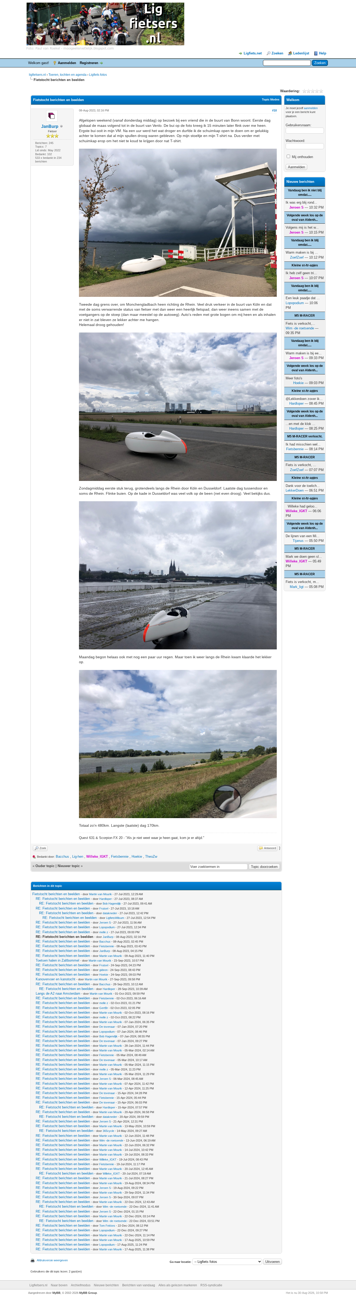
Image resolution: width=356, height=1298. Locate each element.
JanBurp (49, 126)
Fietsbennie (119, 856)
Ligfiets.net (253, 53)
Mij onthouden (302, 157)
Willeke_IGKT (107, 1159)
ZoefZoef (297, 257)
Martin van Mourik (100, 894)
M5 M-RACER (304, 315)
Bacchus (62, 856)
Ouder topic (44, 866)
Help (322, 53)
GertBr (103, 1007)
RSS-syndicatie (211, 1285)
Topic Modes (270, 99)
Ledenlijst (301, 53)
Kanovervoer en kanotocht (55, 979)
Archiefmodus (80, 1285)
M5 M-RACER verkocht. (304, 436)
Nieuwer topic (69, 866)
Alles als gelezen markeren (177, 1285)
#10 (274, 110)
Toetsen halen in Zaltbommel (57, 960)
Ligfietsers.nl (38, 1285)
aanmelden (311, 108)
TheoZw (151, 856)
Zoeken (277, 53)
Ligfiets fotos (98, 75)
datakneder (110, 913)
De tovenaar (107, 1026)
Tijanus (298, 541)
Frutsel (103, 908)
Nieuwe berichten (106, 1285)
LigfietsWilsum (115, 917)
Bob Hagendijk (112, 903)
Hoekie (137, 856)
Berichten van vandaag (138, 1285)
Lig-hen (77, 856)
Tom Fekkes (107, 1225)
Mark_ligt (297, 587)
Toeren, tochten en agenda (67, 75)
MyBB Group (88, 1292)
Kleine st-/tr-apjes (305, 265)
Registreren (89, 63)
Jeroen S (105, 922)
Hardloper (105, 898)
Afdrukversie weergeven (52, 1260)
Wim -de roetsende (111, 1140)
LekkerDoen (295, 490)
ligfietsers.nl (37, 75)
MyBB (56, 1292)
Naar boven (59, 1285)
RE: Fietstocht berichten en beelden (63, 899)
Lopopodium (107, 927)
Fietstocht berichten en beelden (56, 894)
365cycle (108, 1130)
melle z (103, 932)
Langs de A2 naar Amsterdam (58, 993)
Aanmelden (67, 63)
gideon (103, 969)
